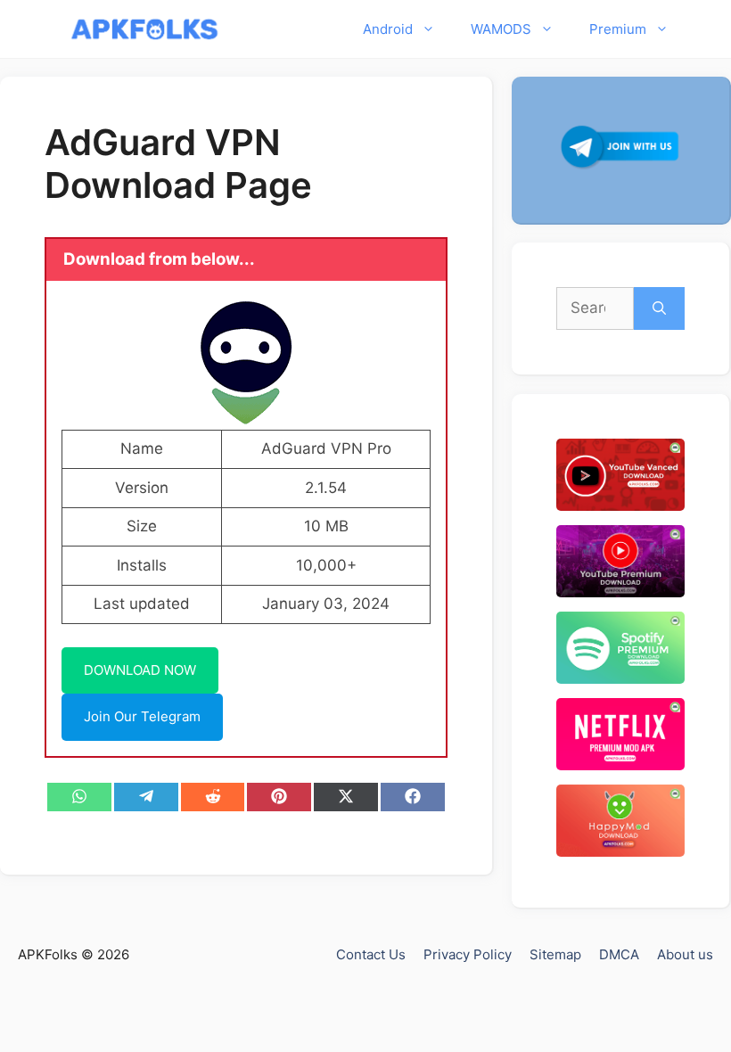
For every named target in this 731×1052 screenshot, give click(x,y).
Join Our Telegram (142, 716)
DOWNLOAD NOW (140, 670)
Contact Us (371, 954)
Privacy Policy (467, 954)
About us (685, 954)
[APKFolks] (145, 29)
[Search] (659, 308)
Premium (617, 29)
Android (388, 29)
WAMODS (501, 29)
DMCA (619, 954)
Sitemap (555, 954)
